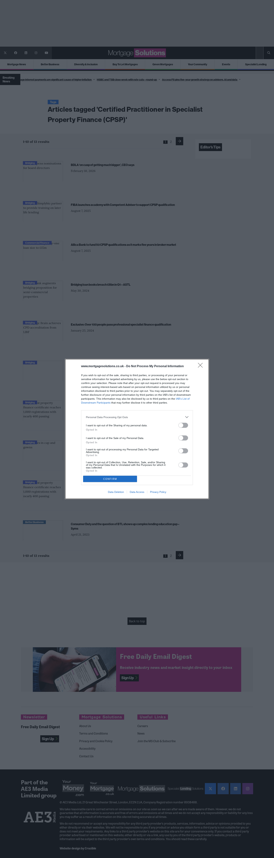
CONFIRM (110, 479)
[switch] (183, 425)
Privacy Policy (158, 491)
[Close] (201, 366)
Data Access (137, 491)
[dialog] (137, 429)
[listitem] (137, 417)
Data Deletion (116, 491)
